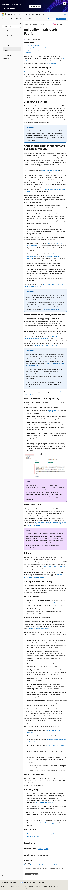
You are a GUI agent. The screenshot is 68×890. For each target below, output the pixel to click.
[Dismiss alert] (64, 3)
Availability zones (29, 72)
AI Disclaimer (5, 886)
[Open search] (59, 14)
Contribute (31, 886)
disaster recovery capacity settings (50, 603)
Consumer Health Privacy (50, 886)
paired (49, 243)
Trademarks (14, 889)
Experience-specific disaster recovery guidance (44, 823)
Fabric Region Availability (50, 309)
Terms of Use (5, 889)
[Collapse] (20, 23)
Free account (52, 19)
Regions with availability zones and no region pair (50, 523)
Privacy (38, 886)
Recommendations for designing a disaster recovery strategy (43, 167)
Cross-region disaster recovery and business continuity (40, 48)
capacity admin (52, 411)
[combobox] (11, 26)
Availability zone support (32, 45)
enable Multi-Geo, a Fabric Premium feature (45, 345)
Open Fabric (61, 19)
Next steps (28, 52)
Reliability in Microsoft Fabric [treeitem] (11, 49)
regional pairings (49, 405)
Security (43, 24)
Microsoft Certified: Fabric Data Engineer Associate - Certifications (43, 865)
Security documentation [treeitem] (10, 30)
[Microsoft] (3, 14)
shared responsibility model (50, 171)
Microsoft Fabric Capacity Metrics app (53, 566)
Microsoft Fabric (34, 24)
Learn (26, 24)
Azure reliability (51, 63)
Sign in (64, 14)
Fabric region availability (34, 525)
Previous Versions (15, 886)
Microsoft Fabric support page (38, 629)
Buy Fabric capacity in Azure (44, 803)
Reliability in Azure (33, 836)
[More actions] (65, 24)
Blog (23, 886)
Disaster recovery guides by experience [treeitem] (12, 54)
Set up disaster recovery (32, 50)
